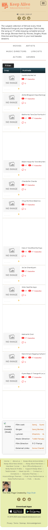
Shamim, (36, 434)
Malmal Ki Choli (28, 334)
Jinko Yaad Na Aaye (29, 287)
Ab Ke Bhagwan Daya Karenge (34, 95)
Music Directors (16, 51)
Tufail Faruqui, (38, 439)
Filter (8, 65)
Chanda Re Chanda (29, 181)
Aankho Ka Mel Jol (29, 75)
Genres (30, 57)
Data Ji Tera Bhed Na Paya (32, 248)
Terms (16, 523)
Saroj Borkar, (38, 429)
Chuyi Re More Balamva (31, 201)
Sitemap (22, 523)
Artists (30, 46)
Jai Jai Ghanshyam (29, 267)
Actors (17, 57)
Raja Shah (31, 493)
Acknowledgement (34, 523)
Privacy (9, 523)
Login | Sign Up (26, 14)
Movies (17, 46)
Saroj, (34, 425)
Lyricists (36, 51)
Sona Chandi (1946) (8, 429)
